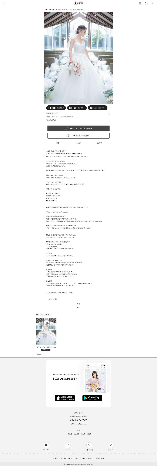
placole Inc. (76, 464)
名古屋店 (76, 434)
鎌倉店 (83, 434)
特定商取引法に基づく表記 (69, 458)
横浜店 (70, 434)
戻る (78, 303)
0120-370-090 (78, 419)
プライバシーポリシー (87, 458)
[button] (78, 102)
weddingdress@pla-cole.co (78, 424)
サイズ (78, 143)
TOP (46, 10)
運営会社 (56, 458)
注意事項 (99, 143)
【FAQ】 (71, 292)
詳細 (57, 143)
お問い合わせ (100, 458)
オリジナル (51, 10)
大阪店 (89, 434)
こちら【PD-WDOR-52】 (75, 153)
